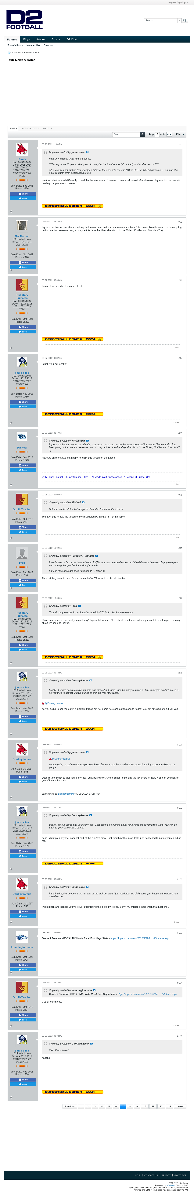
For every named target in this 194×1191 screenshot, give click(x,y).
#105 (179, 1036)
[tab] (13, 128)
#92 (180, 222)
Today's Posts (15, 45)
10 (144, 1106)
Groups (56, 39)
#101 (179, 808)
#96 (180, 495)
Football (27, 52)
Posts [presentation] (13, 128)
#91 (180, 144)
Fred (22, 562)
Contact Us (151, 1175)
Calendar (49, 45)
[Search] (184, 20)
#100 (179, 744)
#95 (180, 433)
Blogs (26, 39)
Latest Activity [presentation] (30, 128)
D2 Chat (72, 39)
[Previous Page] (168, 134)
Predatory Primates (22, 296)
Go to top (180, 1175)
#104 (179, 983)
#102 (179, 879)
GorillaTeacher (22, 509)
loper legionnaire (22, 947)
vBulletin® (171, 1185)
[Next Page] (170, 134)
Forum (17, 52)
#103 (179, 932)
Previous (70, 1106)
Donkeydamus (55, 703)
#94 (180, 358)
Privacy (166, 1175)
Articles (40, 39)
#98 (180, 598)
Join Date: (16, 185)
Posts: (19, 188)
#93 (180, 280)
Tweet (24, 198)
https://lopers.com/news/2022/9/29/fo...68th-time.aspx (140, 938)
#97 (180, 548)
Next (180, 1106)
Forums (12, 39)
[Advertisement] (97, 92)
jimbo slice (22, 372)
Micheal (22, 447)
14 (169, 1106)
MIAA (37, 52)
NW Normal (22, 236)
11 (153, 1106)
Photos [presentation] (47, 128)
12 (161, 1106)
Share (24, 194)
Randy (22, 158)
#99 (180, 673)
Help (137, 1175)
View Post (87, 152)
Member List (33, 45)
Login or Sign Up (176, 2)
